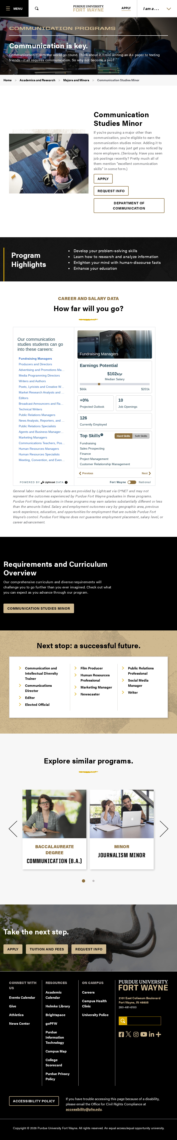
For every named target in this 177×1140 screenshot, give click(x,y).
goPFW (51, 1023)
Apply (126, 8)
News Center (19, 1023)
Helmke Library (58, 1006)
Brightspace (55, 1014)
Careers (88, 992)
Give (12, 1006)
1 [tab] (83, 880)
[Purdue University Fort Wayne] (88, 8)
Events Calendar (22, 997)
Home (7, 80)
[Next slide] (164, 829)
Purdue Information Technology (55, 1037)
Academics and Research (37, 80)
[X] (129, 1034)
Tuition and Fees (47, 949)
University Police (95, 1014)
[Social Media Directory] (158, 1034)
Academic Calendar (54, 995)
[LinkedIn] (151, 1034)
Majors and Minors (76, 80)
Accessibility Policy (34, 1100)
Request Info (111, 190)
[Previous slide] (13, 829)
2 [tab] (93, 881)
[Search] (123, 1021)
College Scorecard (54, 1062)
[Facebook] (121, 1034)
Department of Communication (129, 205)
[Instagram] (136, 1034)
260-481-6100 (128, 1007)
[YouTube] (143, 1034)
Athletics (16, 1014)
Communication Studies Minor (38, 608)
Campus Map (56, 1051)
